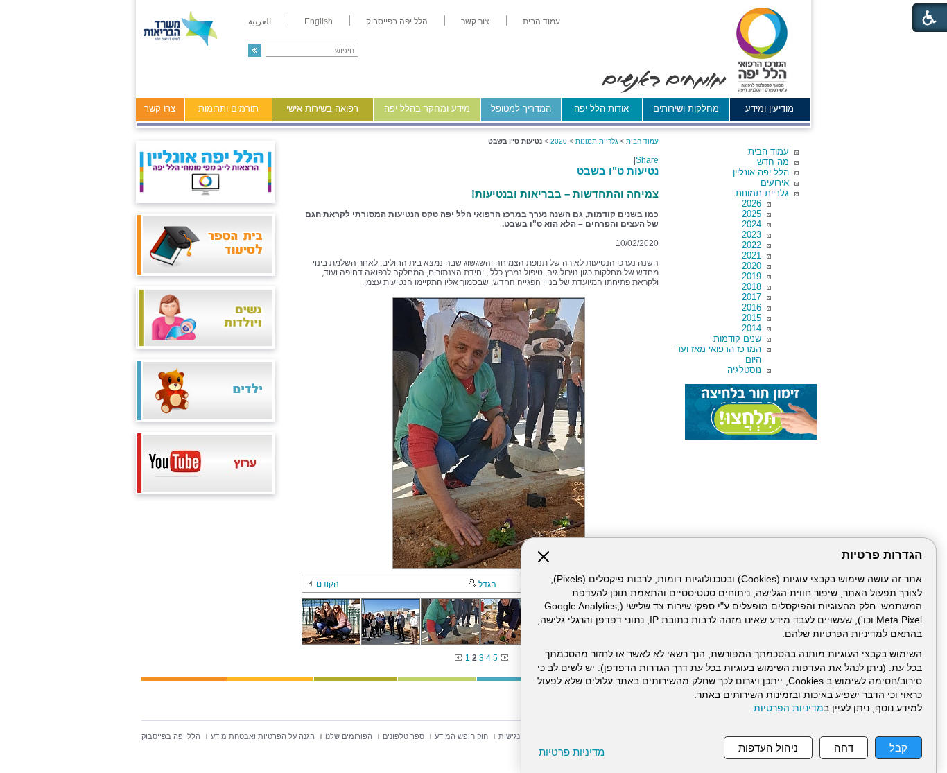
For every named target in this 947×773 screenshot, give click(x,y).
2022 (751, 245)
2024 (751, 224)
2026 (751, 203)
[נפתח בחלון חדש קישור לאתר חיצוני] (751, 412)
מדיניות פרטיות (572, 752)
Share (647, 160)
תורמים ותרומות (228, 108)
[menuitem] (541, 21)
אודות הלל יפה (601, 108)
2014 (751, 328)
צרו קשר (159, 108)
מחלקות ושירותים (686, 108)
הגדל (487, 584)
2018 (751, 286)
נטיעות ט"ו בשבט (618, 171)
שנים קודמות (737, 338)
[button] (254, 50)
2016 (751, 307)
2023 (751, 234)
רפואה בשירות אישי (322, 108)
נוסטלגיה (744, 370)
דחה (843, 748)
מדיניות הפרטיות (789, 708)
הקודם (327, 584)
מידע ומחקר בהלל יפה (427, 108)
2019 (751, 276)
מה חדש (773, 162)
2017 (751, 297)
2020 (751, 266)
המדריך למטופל (521, 108)
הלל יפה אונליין (761, 172)
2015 (751, 318)
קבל (898, 748)
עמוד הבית (768, 151)
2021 (751, 255)
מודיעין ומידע (769, 108)
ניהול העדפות (768, 748)
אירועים (775, 182)
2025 (751, 214)
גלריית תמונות (762, 193)
